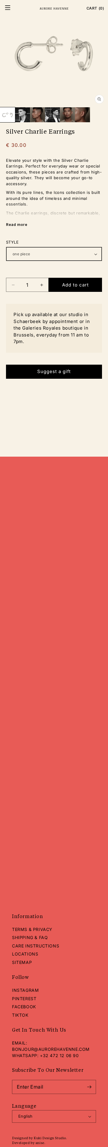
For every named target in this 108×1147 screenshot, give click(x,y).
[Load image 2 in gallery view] (22, 114)
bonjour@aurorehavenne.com (51, 1049)
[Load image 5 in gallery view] (67, 114)
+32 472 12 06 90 (59, 1055)
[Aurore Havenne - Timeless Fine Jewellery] (54, 8)
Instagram (25, 990)
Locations (25, 953)
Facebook (24, 1006)
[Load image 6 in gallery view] (82, 114)
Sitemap (22, 962)
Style (12, 242)
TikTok (20, 1015)
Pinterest (24, 998)
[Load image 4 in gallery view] (52, 114)
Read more (16, 224)
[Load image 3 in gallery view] (37, 114)
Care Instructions (35, 945)
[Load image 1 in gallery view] (7, 114)
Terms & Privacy (32, 929)
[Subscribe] (89, 1087)
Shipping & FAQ (30, 937)
